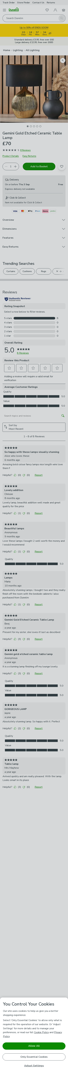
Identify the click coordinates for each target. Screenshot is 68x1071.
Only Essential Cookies (34, 1057)
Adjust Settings (34, 1065)
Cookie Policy (41, 1032)
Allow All (34, 1046)
